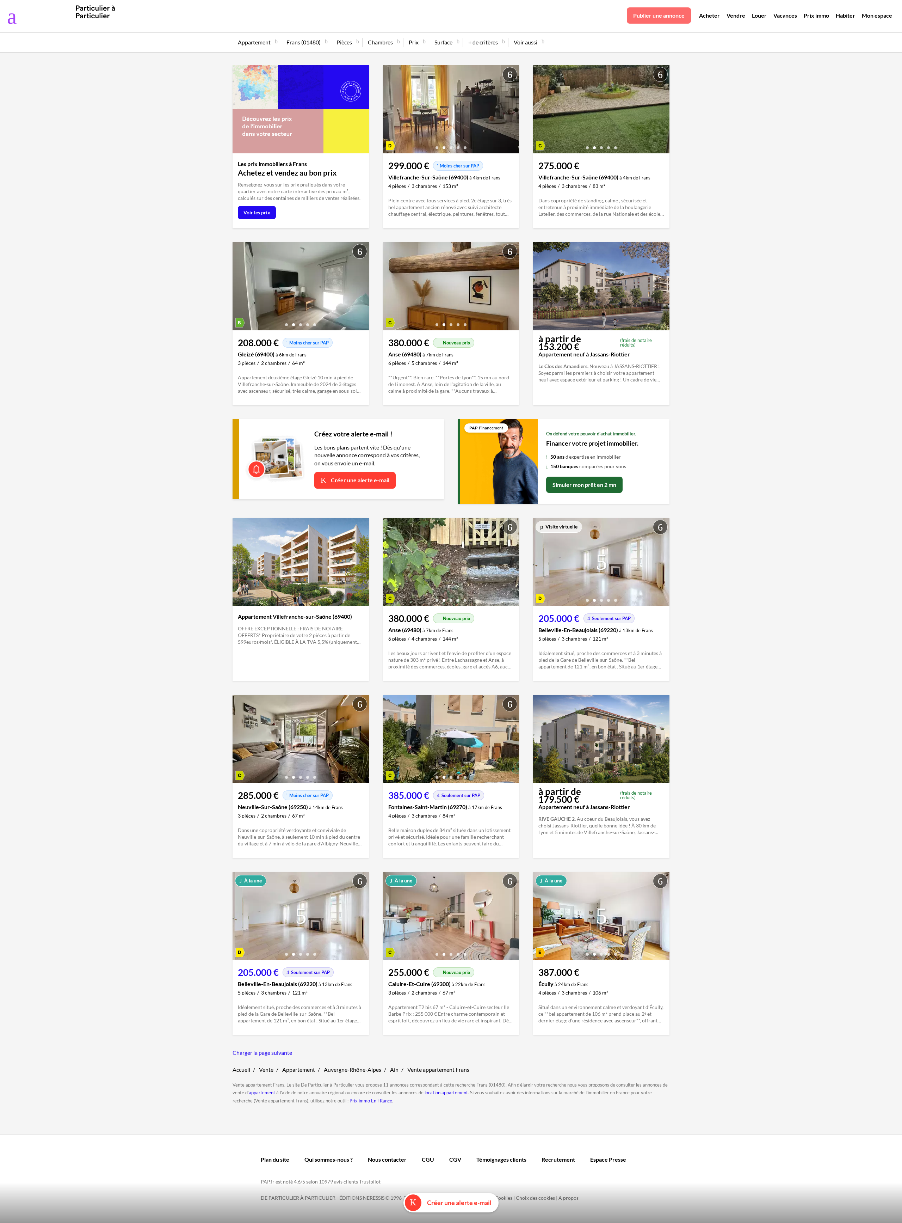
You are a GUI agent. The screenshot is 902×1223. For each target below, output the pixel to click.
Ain (394, 1069)
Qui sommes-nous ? (328, 1159)
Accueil (241, 1069)
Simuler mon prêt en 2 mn (584, 484)
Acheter (709, 15)
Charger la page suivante (262, 1052)
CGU (428, 1159)
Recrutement (558, 1159)
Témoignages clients (501, 1159)
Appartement (298, 1069)
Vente (266, 1069)
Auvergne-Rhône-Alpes (352, 1069)
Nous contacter (387, 1159)
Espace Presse (608, 1159)
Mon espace (877, 15)
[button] (436, 145)
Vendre (736, 15)
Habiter (845, 15)
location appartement (446, 1092)
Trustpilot (370, 1182)
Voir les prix (256, 212)
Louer (759, 15)
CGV (455, 1159)
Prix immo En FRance (371, 1100)
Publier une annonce (659, 15)
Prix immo (816, 15)
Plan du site (275, 1159)
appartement (262, 1092)
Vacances (785, 15)
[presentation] (390, 111)
